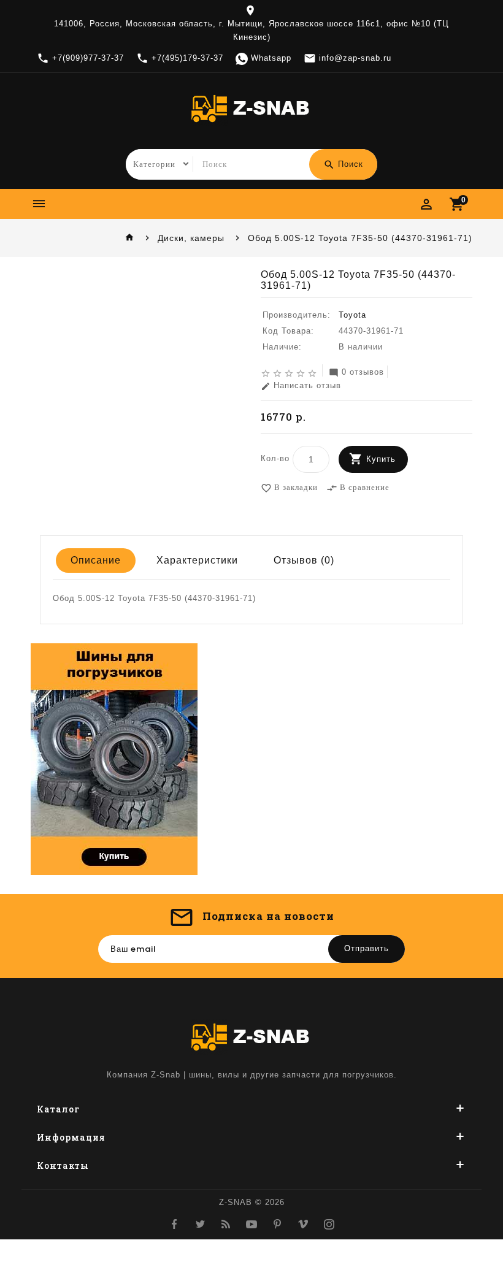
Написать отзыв (301, 386)
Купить (381, 459)
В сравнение (358, 488)
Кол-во (275, 458)
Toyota (352, 315)
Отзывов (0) (304, 560)
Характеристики (197, 560)
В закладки (289, 488)
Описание (96, 560)
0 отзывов (356, 372)
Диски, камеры (191, 238)
